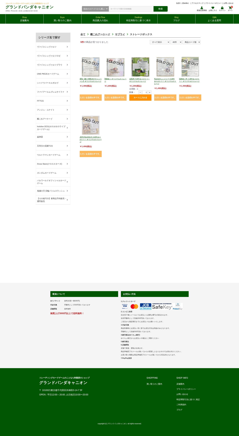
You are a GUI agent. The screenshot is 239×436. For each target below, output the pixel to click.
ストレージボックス (141, 34)
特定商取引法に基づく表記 (188, 399)
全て (82, 34)
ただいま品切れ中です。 (90, 97)
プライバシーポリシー (213, 3)
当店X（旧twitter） (183, 3)
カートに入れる (140, 97)
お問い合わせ (228, 3)
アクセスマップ (197, 3)
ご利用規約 (181, 404)
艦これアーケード (100, 34)
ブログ (179, 410)
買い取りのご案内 (154, 384)
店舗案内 (180, 384)
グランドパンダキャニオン (30, 7)
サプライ (120, 34)
